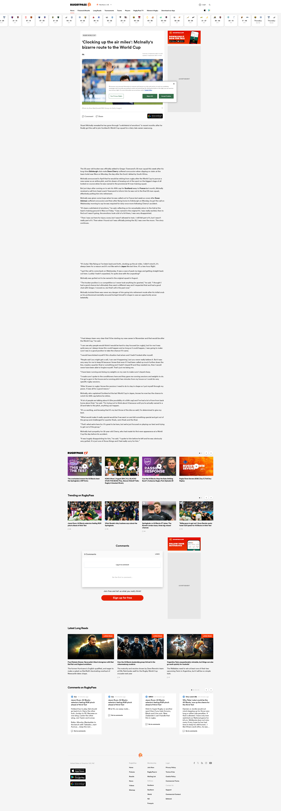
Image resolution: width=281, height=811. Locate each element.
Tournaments (109, 10)
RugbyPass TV (138, 10)
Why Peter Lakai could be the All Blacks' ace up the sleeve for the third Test (196, 702)
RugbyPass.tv (152, 772)
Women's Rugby (152, 10)
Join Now (150, 767)
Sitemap (132, 790)
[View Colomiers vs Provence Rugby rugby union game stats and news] (271, 21)
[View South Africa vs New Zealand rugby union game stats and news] (190, 21)
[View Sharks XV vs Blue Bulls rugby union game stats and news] (109, 21)
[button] (91, 656)
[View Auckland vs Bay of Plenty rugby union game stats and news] (82, 21)
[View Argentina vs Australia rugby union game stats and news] (204, 21)
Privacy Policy (171, 767)
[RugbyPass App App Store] (92, 771)
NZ (148, 799)
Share (100, 116)
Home (131, 767)
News (72, 10)
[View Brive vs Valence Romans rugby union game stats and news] (123, 21)
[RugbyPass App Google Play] (92, 777)
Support (168, 790)
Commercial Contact (173, 794)
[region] (141, 91)
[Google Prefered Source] (154, 116)
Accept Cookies (166, 96)
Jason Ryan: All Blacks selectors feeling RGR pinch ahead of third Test (83, 702)
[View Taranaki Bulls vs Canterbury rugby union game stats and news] (136, 21)
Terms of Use (170, 772)
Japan (123, 266)
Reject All (150, 96)
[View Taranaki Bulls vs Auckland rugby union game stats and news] (258, 21)
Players (127, 10)
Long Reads (97, 10)
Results (131, 776)
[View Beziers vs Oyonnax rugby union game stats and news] (15, 21)
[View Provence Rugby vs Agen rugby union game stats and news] (69, 21)
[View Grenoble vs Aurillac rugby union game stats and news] (42, 21)
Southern (150, 790)
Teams (119, 10)
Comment (89, 116)
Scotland (128, 188)
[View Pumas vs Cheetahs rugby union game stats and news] (177, 21)
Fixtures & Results (84, 10)
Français (150, 803)
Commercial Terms (172, 781)
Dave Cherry (112, 171)
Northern (150, 785)
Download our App (168, 10)
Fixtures (132, 772)
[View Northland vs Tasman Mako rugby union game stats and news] (231, 21)
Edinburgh (93, 171)
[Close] (173, 83)
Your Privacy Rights (116, 96)
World (149, 794)
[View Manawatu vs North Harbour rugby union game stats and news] (163, 21)
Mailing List (151, 776)
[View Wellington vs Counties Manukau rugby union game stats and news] (217, 21)
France (142, 188)
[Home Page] (80, 5)
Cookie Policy (171, 776)
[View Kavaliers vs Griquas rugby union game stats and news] (244, 21)
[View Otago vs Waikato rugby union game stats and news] (150, 21)
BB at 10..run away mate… (119, 709)
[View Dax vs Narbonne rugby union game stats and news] (28, 21)
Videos (131, 785)
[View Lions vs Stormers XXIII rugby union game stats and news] (96, 21)
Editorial (169, 799)
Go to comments (79, 731)
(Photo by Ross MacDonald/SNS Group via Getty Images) (102, 108)
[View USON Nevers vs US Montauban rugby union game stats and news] (55, 21)
